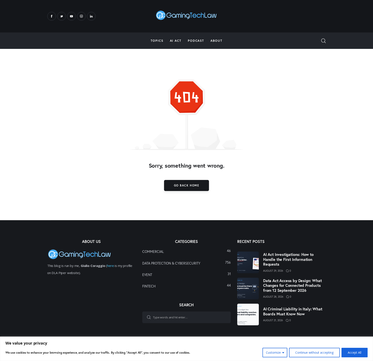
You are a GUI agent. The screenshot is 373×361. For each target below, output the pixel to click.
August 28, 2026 (273, 296)
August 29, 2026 (273, 270)
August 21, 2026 (273, 320)
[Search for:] (186, 316)
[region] (186, 349)
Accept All (354, 352)
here (110, 265)
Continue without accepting (314, 352)
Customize (273, 352)
